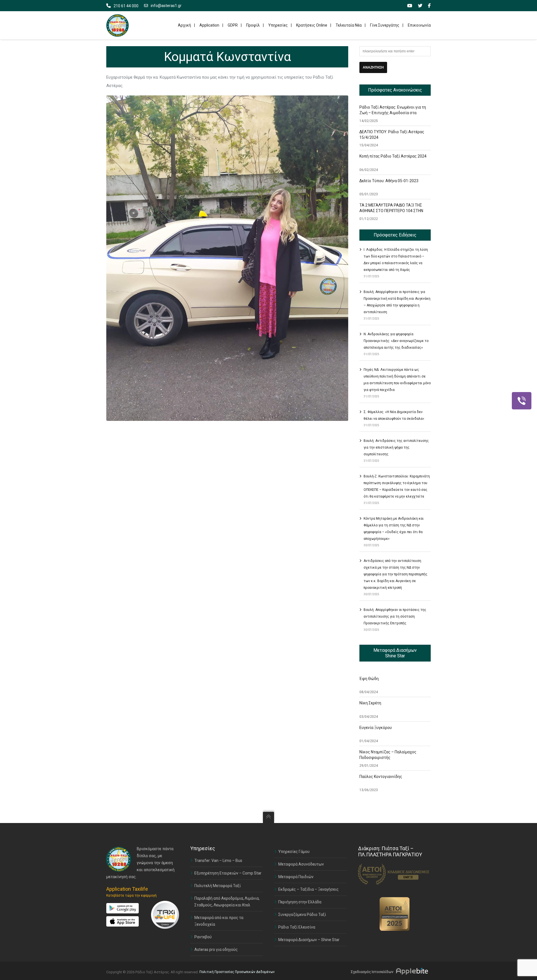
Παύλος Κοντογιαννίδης (380, 776)
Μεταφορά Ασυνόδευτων (301, 864)
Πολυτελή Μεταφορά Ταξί (217, 885)
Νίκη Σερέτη (370, 703)
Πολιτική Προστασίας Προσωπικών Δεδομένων (237, 972)
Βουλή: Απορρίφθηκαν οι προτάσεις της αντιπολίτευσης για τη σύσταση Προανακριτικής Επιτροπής (395, 616)
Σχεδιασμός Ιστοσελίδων (372, 972)
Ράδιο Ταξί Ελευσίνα (296, 927)
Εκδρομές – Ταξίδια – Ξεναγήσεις (308, 889)
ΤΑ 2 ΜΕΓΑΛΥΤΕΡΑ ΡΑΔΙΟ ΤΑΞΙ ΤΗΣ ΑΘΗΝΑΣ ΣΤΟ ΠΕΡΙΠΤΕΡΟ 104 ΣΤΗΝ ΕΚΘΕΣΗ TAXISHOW (391, 211)
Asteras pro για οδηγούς (216, 949)
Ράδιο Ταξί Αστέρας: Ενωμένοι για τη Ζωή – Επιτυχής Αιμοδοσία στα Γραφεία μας (392, 113)
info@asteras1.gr (166, 5)
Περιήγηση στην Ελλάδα (299, 902)
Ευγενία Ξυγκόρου (375, 727)
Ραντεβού (203, 937)
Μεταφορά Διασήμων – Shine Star (309, 939)
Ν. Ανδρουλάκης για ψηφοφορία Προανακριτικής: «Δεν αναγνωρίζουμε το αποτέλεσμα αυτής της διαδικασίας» (396, 341)
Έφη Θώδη (369, 678)
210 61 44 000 (126, 6)
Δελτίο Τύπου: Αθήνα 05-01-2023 (388, 181)
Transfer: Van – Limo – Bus (218, 860)
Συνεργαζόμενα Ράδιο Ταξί (302, 914)
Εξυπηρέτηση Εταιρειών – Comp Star (228, 873)
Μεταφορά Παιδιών (296, 877)
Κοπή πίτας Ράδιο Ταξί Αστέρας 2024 (393, 156)
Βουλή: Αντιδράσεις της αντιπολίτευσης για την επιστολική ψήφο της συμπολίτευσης (396, 447)
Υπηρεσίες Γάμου (294, 851)
